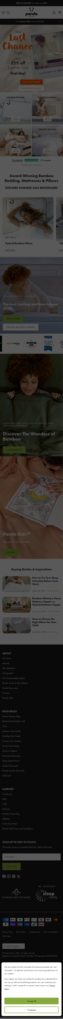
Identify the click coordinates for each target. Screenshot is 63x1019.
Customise (31, 1009)
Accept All (31, 1001)
